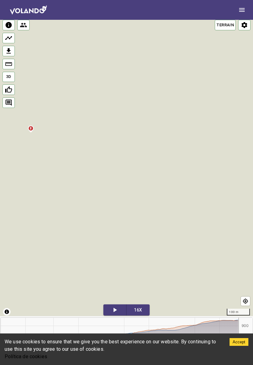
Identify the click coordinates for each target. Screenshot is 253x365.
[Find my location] (245, 301)
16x (138, 309)
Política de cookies (26, 356)
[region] (126, 168)
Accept (239, 342)
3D (8, 76)
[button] (31, 133)
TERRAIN (225, 25)
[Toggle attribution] (6, 312)
